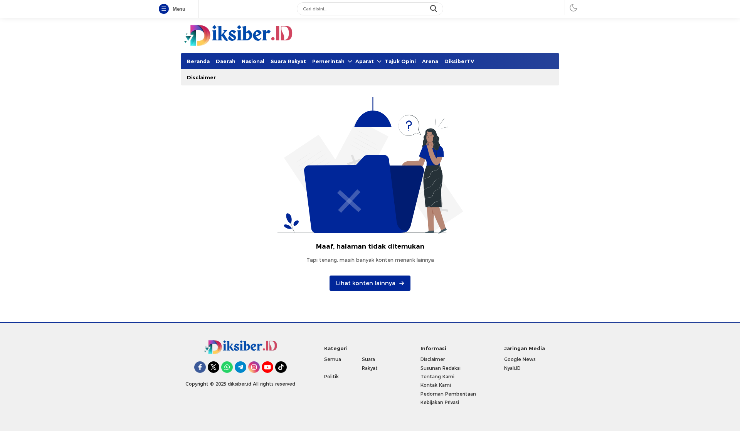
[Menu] (165, 9)
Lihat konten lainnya (365, 283)
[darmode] (573, 7)
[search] (434, 8)
